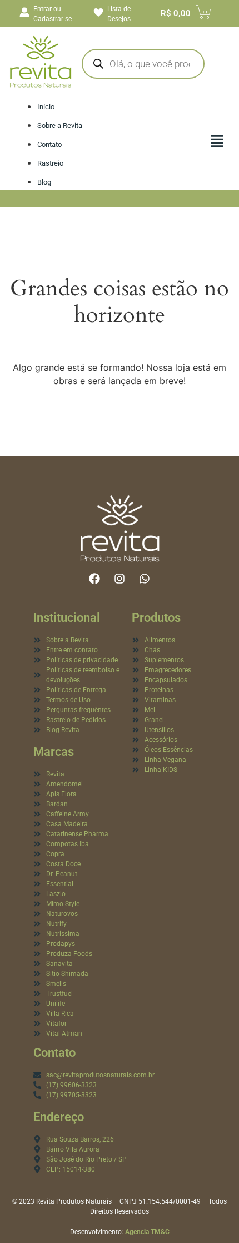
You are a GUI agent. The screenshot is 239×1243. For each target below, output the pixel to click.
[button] (217, 142)
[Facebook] (94, 578)
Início (45, 107)
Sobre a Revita (59, 125)
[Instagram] (119, 578)
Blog (44, 182)
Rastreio (50, 163)
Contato (49, 144)
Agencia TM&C (147, 1232)
